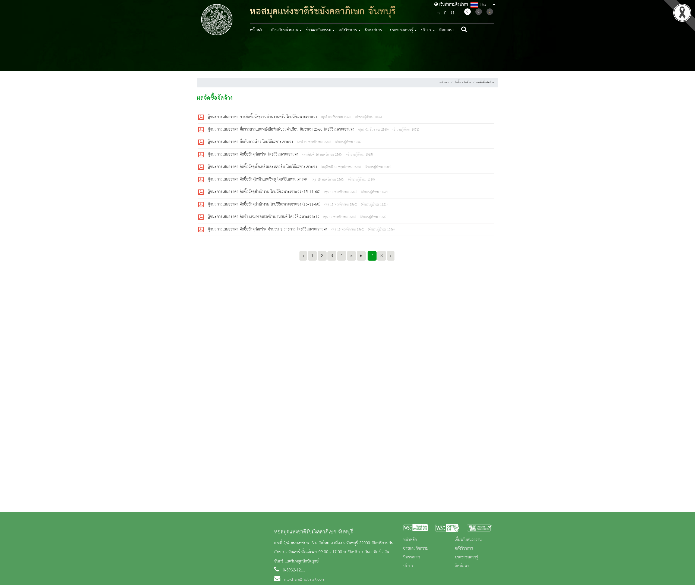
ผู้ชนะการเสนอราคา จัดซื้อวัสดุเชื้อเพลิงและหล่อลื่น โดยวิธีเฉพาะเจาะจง (263, 167)
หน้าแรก (444, 83)
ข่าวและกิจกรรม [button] (318, 30)
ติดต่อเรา (446, 30)
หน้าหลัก (256, 30)
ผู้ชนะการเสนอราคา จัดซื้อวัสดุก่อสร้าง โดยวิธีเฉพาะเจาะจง (254, 154)
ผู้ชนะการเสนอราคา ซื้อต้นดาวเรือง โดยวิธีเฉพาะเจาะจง (251, 142)
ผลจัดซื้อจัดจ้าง (485, 83)
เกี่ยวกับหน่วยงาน (468, 540)
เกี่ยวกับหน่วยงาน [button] (284, 30)
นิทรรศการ (373, 30)
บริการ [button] (426, 30)
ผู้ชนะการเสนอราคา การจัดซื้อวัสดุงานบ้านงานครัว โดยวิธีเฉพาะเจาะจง (263, 117)
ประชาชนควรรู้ (466, 557)
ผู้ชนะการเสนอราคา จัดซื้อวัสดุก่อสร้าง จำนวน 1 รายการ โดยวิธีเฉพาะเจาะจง (268, 229)
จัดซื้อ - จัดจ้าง (462, 83)
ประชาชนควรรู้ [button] (401, 30)
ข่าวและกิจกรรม (415, 549)
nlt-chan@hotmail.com (304, 579)
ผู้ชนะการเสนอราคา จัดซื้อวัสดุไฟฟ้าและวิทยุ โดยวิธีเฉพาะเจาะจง (258, 179)
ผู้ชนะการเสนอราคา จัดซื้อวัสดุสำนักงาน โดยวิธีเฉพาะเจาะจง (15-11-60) (265, 192)
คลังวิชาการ (464, 549)
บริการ (408, 566)
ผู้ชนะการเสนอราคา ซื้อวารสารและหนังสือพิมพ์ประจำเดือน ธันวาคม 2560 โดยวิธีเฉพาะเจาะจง (282, 129)
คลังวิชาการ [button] (348, 30)
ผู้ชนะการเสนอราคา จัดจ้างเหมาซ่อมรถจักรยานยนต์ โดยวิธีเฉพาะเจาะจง (264, 217)
